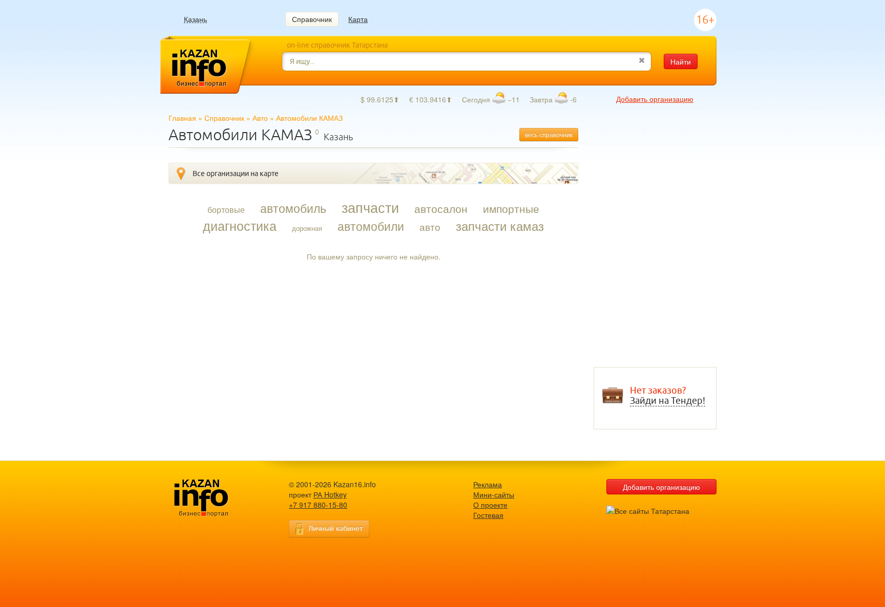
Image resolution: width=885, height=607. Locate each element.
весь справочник (549, 134)
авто (429, 227)
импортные (511, 208)
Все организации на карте (236, 173)
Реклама (487, 484)
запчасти (370, 207)
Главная (182, 118)
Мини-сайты (493, 494)
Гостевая (488, 515)
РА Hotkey (330, 494)
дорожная (307, 228)
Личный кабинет (335, 528)
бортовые (226, 210)
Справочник (312, 19)
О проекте (490, 505)
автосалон (441, 208)
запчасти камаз (500, 226)
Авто (260, 118)
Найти (680, 61)
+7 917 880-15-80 (318, 505)
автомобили (371, 226)
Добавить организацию (654, 99)
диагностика (240, 225)
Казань (195, 19)
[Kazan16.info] (217, 498)
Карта (358, 19)
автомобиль (293, 208)
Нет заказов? (667, 395)
